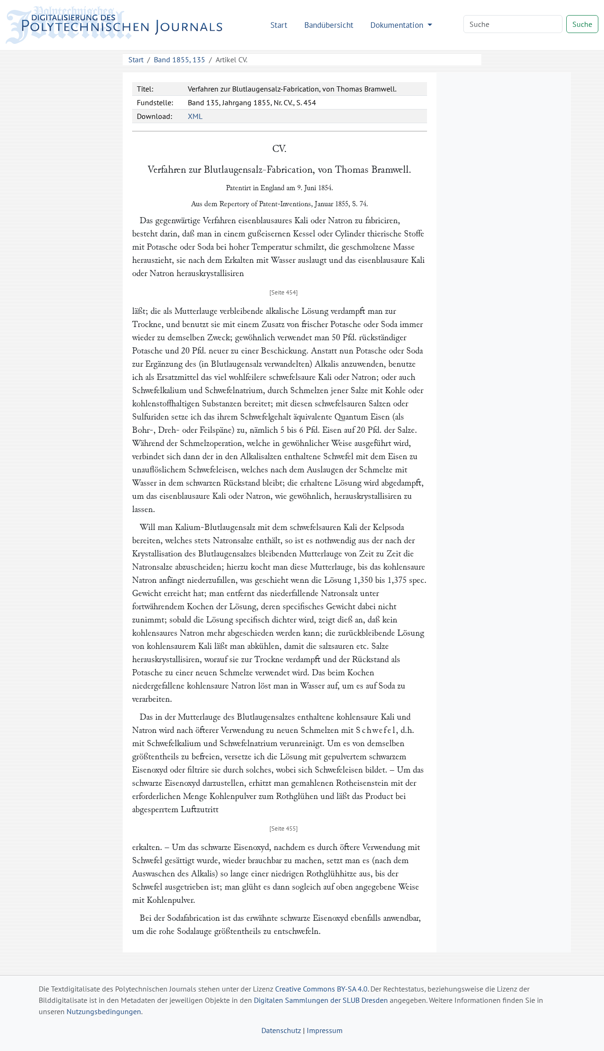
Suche (582, 24)
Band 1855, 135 (179, 59)
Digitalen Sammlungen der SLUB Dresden (321, 1000)
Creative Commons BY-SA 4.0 (321, 988)
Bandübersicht (328, 24)
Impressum (325, 1030)
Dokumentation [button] (398, 24)
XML (195, 116)
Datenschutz (281, 1030)
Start (278, 24)
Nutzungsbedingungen (104, 1011)
